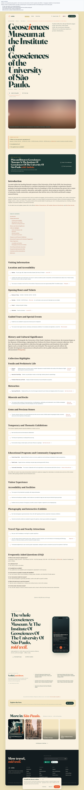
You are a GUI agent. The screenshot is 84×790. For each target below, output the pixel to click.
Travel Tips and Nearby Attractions (17, 247)
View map (26, 93)
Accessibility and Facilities (17, 243)
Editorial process (42, 771)
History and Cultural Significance (17, 226)
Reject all (50, 786)
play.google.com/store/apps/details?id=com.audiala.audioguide (20, 7)
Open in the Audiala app (67, 162)
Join (65, 758)
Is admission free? (15, 144)
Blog (40, 773)
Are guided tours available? (17, 146)
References (12, 253)
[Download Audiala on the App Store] (47, 762)
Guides (32, 16)
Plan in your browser (67, 166)
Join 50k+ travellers (29, 656)
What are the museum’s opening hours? (20, 139)
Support (53, 769)
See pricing (38, 16)
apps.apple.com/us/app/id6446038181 (13, 6)
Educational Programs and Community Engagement (21, 239)
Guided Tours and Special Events (18, 223)
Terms (67, 771)
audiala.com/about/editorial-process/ (16, 9)
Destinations (27, 16)
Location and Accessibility (17, 220)
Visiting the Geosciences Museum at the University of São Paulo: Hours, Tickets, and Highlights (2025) (43, 675)
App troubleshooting (56, 771)
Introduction (13, 216)
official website (64, 326)
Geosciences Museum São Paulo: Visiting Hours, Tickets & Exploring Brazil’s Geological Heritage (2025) (66, 675)
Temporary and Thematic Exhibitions (18, 237)
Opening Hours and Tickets (17, 222)
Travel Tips (28, 773)
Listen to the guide (15, 93)
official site (53, 141)
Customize (44, 786)
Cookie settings (68, 773)
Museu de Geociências (58, 205)
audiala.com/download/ (16, 8)
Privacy (67, 769)
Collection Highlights (14, 228)
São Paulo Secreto (70, 205)
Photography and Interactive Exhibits (19, 244)
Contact (53, 773)
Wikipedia (66, 283)
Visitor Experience (14, 241)
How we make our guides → (55, 696)
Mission (40, 775)
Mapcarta (71, 538)
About (40, 769)
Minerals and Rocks (15, 233)
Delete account (68, 775)
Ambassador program (43, 777)
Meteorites (14, 231)
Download (28, 777)
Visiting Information (14, 218)
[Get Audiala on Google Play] (54, 762)
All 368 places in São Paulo (41, 743)
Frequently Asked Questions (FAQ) (17, 249)
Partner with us (55, 775)
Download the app (17, 656)
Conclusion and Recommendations (17, 251)
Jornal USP (48, 272)
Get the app (73, 16)
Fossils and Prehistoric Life (17, 230)
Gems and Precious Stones (17, 234)
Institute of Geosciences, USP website (43, 205)
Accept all (57, 786)
